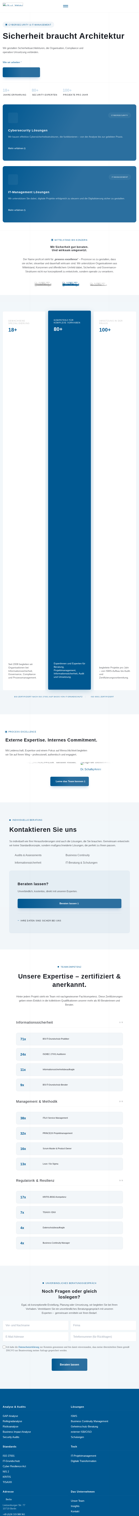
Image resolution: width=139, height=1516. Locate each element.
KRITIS (7, 1477)
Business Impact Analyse (17, 1431)
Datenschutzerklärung (28, 1347)
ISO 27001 (9, 1455)
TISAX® (7, 1482)
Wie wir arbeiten (11, 62)
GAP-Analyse (10, 1416)
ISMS (74, 1416)
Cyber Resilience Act (14, 1466)
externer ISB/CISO (81, 1431)
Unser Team (77, 1501)
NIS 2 (6, 1471)
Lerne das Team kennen (69, 781)
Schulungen (77, 1437)
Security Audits (11, 1437)
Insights (75, 1506)
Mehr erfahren (16, 148)
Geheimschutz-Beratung (84, 1426)
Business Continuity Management (89, 1421)
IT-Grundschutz (11, 1461)
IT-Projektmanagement (83, 1455)
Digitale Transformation (83, 1461)
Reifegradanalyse (12, 1421)
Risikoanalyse (10, 1426)
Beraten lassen (68, 903)
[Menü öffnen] (65, 6)
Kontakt (75, 1511)
